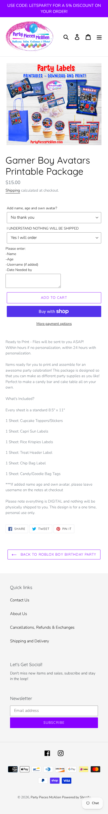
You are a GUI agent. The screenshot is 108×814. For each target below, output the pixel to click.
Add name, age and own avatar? (32, 208)
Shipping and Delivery (29, 641)
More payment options (54, 323)
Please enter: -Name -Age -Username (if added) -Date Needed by (22, 259)
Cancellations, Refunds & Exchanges (42, 627)
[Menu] (99, 36)
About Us (18, 614)
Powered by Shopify (76, 797)
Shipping (13, 190)
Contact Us (19, 600)
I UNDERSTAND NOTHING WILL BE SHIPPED (43, 228)
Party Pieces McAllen (46, 797)
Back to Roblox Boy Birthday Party (57, 554)
